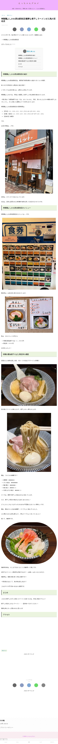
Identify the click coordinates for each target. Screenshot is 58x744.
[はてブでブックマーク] (29, 29)
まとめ (20, 64)
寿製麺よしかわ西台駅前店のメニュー (28, 58)
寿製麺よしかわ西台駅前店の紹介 (26, 55)
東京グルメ (4, 650)
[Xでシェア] (14, 29)
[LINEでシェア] (36, 29)
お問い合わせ (4, 723)
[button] (43, 29)
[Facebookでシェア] (22, 29)
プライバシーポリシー (6, 727)
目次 (28, 51)
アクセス (20, 66)
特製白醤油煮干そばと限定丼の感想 (27, 61)
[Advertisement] (29, 665)
